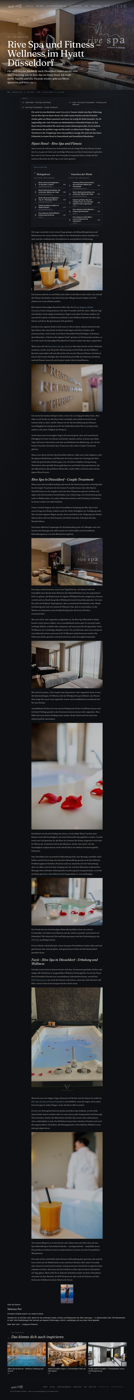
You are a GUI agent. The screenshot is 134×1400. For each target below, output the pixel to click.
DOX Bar (35, 940)
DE (109, 6)
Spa (86, 6)
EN (106, 6)
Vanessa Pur (17, 92)
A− (118, 6)
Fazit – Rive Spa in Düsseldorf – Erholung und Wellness (87, 103)
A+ (125, 6)
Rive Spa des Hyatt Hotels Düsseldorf (47, 1101)
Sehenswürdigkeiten (56, 6)
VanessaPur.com (103, 1386)
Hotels (29, 6)
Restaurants (76, 6)
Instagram (26, 1324)
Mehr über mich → (14, 1324)
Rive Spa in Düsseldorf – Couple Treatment (40, 107)
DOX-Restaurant (38, 980)
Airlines (40, 6)
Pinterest (34, 1324)
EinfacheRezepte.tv (117, 1386)
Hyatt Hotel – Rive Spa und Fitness (36, 102)
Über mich (96, 6)
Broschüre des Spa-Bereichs (60, 346)
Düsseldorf (66, 112)
